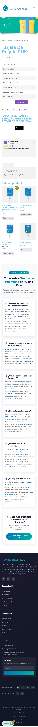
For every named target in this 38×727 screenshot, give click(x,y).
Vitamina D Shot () (10, 78)
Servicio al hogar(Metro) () (13, 92)
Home (4, 40)
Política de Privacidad (19, 713)
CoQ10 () (8, 96)
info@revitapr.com (10, 649)
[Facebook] (3, 579)
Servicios (9, 40)
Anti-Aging (5, 622)
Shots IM (4, 633)
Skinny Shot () (9, 64)
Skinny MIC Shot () (11, 73)
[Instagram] (8, 579)
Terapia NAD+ (8, 598)
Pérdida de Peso (9, 602)
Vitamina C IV (6, 626)
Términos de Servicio (19, 716)
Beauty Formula (6, 629)
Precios (6, 595)
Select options (8, 218)
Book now (19, 128)
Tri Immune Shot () (11, 83)
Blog (5, 605)
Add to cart (21, 102)
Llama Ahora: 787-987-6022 (20, 536)
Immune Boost (6, 618)
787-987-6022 (9, 645)
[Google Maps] (13, 579)
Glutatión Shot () (10, 87)
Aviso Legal (19, 719)
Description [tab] (8, 165)
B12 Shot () (8, 69)
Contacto (19, 722)
